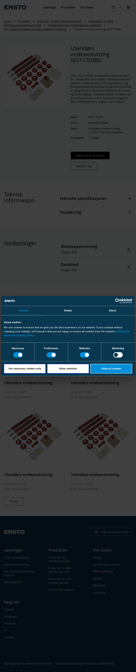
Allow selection (68, 368)
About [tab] (112, 310)
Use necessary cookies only (24, 368)
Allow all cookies (111, 368)
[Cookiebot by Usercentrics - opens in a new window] (117, 300)
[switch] (51, 354)
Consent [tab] (24, 310)
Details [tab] (68, 310)
